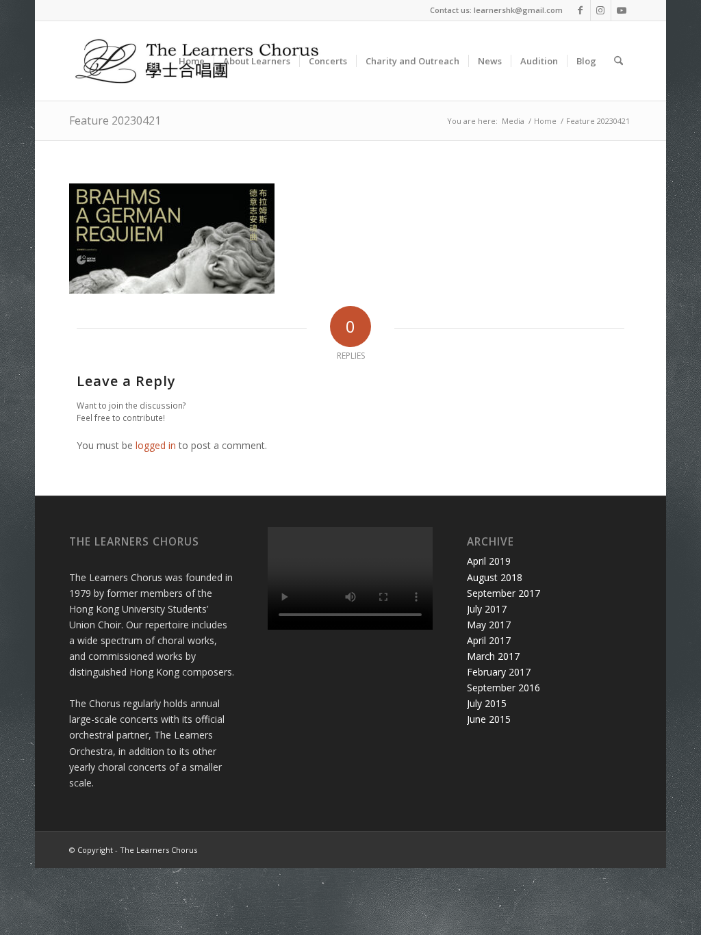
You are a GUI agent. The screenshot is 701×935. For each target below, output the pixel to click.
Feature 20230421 (115, 120)
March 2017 (493, 656)
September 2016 (503, 687)
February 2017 (499, 671)
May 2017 (489, 624)
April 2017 (489, 640)
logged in (156, 445)
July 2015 (487, 703)
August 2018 (494, 577)
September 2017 (503, 593)
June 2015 (489, 719)
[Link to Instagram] (601, 10)
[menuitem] (192, 61)
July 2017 (487, 608)
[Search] (618, 61)
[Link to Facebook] (580, 10)
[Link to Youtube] (621, 10)
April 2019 (489, 560)
